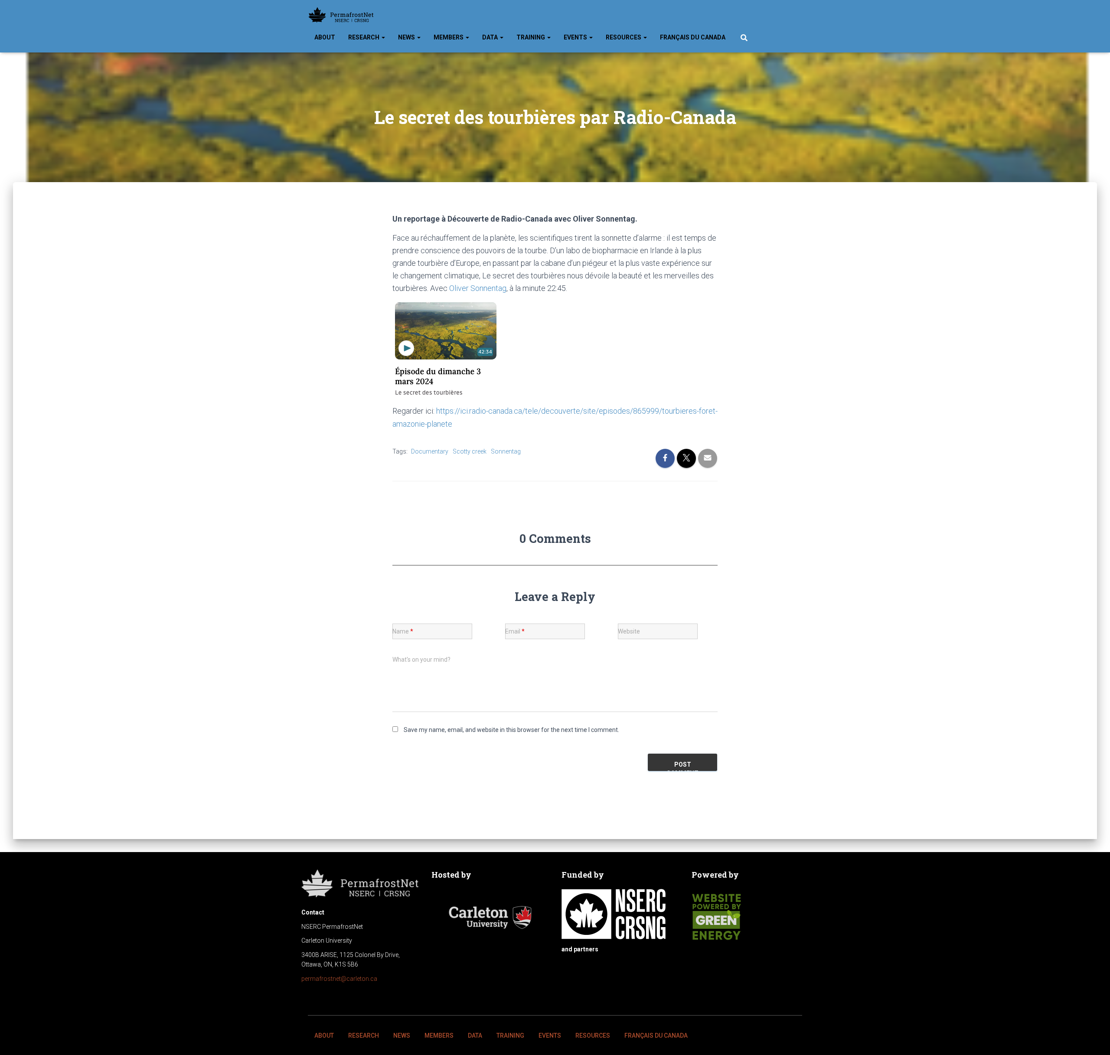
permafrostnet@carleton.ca (339, 978)
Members (449, 37)
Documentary (429, 451)
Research (364, 37)
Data (490, 37)
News (407, 37)
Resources (624, 37)
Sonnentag (506, 451)
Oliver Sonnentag (477, 288)
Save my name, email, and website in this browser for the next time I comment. (511, 729)
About (324, 37)
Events (576, 37)
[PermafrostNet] (341, 15)
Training (531, 37)
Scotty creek (469, 451)
